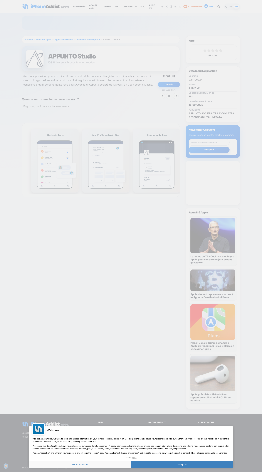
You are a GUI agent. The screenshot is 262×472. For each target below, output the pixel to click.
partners (48, 439)
